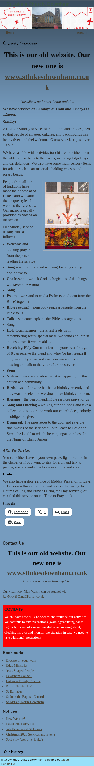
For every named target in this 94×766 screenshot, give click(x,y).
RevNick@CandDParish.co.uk (23, 596)
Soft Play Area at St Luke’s (24, 739)
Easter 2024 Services (20, 724)
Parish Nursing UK (19, 686)
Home (10, 32)
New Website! (15, 719)
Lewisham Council (19, 676)
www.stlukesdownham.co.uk (47, 573)
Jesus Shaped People (20, 671)
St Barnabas (14, 691)
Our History (13, 751)
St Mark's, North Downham (25, 702)
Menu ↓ (82, 32)
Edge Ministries (16, 665)
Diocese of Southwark (21, 660)
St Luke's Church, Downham (38, 3)
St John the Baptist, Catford (25, 697)
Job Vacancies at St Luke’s (24, 729)
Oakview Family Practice (23, 681)
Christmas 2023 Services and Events (30, 734)
